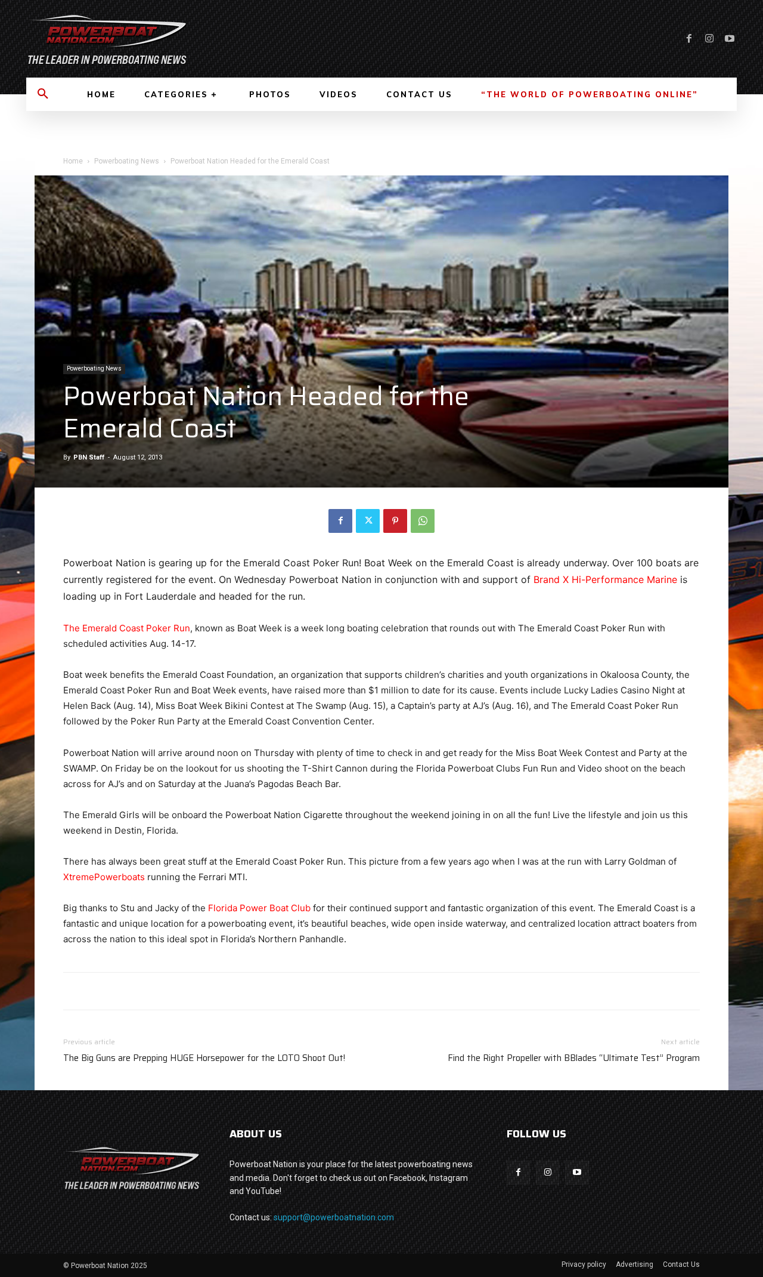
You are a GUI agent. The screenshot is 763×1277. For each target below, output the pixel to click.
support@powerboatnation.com (334, 1217)
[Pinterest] (395, 521)
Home (73, 161)
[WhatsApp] (423, 521)
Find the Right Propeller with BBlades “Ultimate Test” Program (574, 1058)
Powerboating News (126, 161)
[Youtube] (729, 39)
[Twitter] (368, 521)
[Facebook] (689, 39)
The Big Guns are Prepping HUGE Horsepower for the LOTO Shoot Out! (204, 1058)
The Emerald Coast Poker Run (126, 628)
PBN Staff (88, 457)
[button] (43, 94)
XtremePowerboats (104, 877)
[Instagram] (709, 39)
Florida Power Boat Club (259, 908)
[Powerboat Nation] (196, 39)
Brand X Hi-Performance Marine (605, 579)
